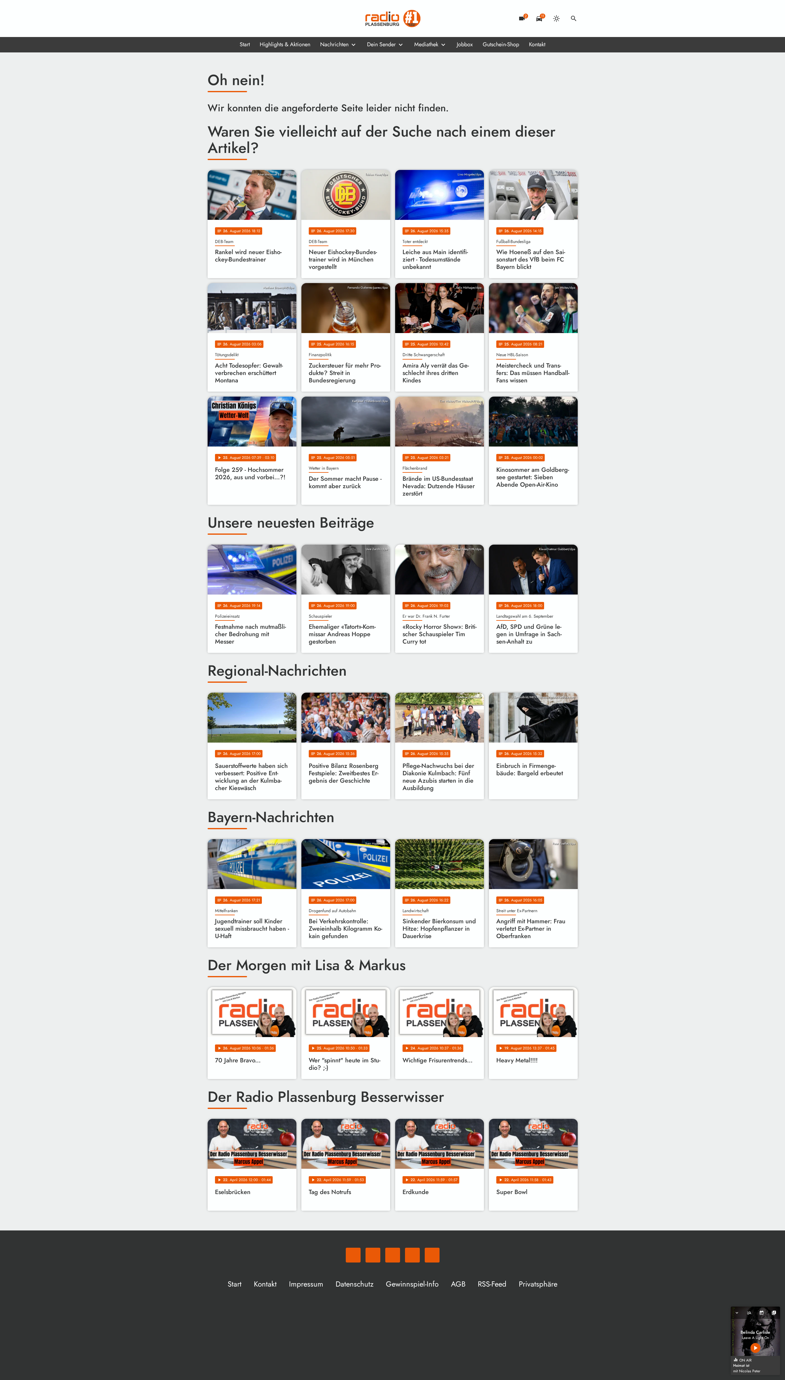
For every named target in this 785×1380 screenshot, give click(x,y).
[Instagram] (238, 18)
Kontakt (537, 44)
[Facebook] (226, 18)
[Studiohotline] (263, 18)
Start (245, 44)
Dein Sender (381, 44)
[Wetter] (556, 18)
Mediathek (426, 44)
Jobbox (465, 44)
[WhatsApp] (214, 18)
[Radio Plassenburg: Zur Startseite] (392, 18)
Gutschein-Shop (501, 44)
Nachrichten (334, 44)
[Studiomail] (251, 18)
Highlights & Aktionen (285, 44)
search (573, 18)
